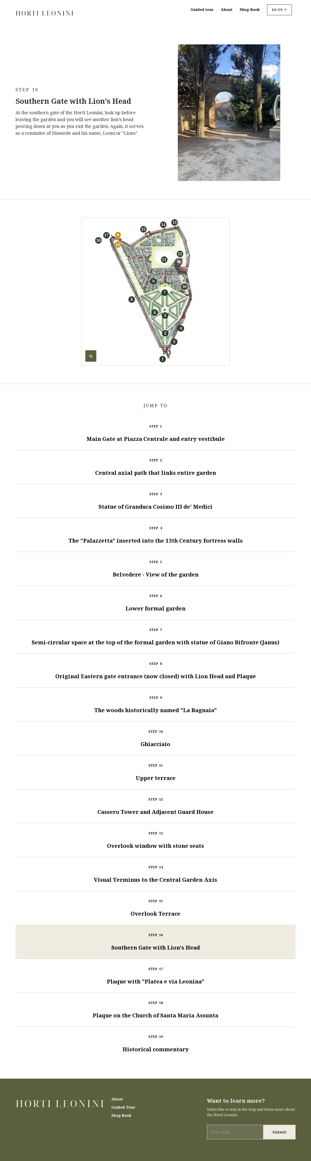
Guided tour (202, 9)
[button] (279, 10)
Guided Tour (123, 1107)
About (226, 9)
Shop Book (250, 9)
